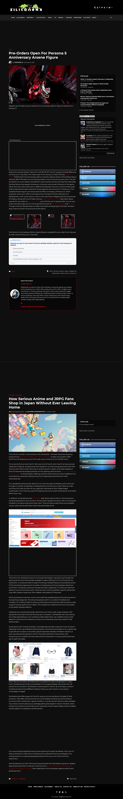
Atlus (51, 271)
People (82, 116)
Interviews (77, 17)
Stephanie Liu (18, 62)
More (94, 17)
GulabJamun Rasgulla (93, 122)
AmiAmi (72, 204)
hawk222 (89, 136)
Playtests (86, 17)
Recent (87, 116)
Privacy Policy (89, 787)
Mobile (60, 17)
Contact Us (67, 787)
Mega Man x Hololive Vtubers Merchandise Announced (95, 130)
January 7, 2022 (34, 201)
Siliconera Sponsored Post (36, 411)
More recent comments (87, 158)
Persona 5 (73, 273)
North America (65, 273)
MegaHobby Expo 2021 (51, 199)
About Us (58, 787)
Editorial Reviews (18, 248)
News (10, 49)
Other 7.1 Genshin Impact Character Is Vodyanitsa (96, 79)
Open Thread (38, 787)
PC (55, 17)
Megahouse (73, 271)
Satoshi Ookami (91, 144)
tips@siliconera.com (65, 797)
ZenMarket (36, 498)
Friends (15, 255)
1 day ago (88, 150)
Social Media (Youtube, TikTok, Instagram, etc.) (27, 259)
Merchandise (56, 273)
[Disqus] (42, 333)
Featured (12, 395)
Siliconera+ (21, 17)
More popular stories (86, 110)
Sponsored (18, 395)
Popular (92, 116)
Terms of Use (78, 787)
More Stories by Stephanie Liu (33, 307)
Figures (62, 271)
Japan (67, 271)
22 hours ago (110, 141)
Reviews (69, 17)
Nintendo (30, 17)
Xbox (50, 17)
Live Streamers (18, 252)
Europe (56, 271)
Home (13, 17)
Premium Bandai (58, 204)
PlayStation (40, 17)
